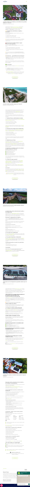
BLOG (13, 105)
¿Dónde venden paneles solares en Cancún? (12, 104)
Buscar (26, 469)
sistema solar (17, 65)
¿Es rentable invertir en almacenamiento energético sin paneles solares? (11, 475)
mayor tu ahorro (9, 398)
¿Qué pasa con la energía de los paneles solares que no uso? (15, 282)
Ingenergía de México (11, 173)
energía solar (12, 73)
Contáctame (15, 457)
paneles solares (10, 297)
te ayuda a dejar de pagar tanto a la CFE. (11, 450)
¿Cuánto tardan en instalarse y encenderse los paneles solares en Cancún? (15, 22)
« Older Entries (4, 468)
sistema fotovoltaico (15, 26)
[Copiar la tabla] (6, 420)
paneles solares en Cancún (18, 288)
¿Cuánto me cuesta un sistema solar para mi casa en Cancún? (14, 375)
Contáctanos (15, 77)
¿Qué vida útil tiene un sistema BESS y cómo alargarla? (9, 476)
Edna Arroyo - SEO (6, 105)
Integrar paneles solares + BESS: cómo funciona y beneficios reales (11, 474)
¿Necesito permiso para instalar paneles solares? (13, 205)
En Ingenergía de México (9, 425)
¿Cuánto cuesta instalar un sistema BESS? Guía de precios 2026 (10, 473)
